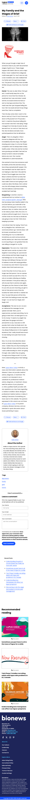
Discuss (8, 21)
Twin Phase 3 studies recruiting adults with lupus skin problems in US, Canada (15, 575)
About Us (4, 742)
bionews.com (12, 730)
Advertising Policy (7, 760)
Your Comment (7, 519)
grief (3, 484)
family (4, 481)
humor (4, 487)
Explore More (6, 757)
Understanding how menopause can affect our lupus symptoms (14, 582)
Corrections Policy (7, 763)
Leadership (5, 747)
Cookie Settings (7, 773)
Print (24, 21)
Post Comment (9, 543)
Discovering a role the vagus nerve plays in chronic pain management (15, 589)
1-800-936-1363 (11, 733)
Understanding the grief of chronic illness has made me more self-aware (15, 563)
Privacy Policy (6, 768)
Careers (4, 750)
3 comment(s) (14, 493)
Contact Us (5, 752)
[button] (22, 3)
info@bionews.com (12, 732)
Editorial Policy (6, 765)
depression (5, 478)
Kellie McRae (10, 16)
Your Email (5, 512)
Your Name (5, 505)
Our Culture (5, 745)
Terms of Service (7, 770)
